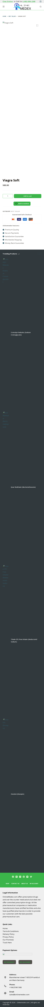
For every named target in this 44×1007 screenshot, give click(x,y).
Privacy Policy (8, 937)
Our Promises (8, 940)
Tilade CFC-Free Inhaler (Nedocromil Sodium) (24, 640)
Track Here (7, 942)
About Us (24, 883)
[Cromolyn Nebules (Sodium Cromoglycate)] (6, 333)
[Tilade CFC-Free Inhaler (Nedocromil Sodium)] (6, 640)
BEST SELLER (15, 211)
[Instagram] (20, 877)
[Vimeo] (31, 877)
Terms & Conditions (11, 931)
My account (34, 883)
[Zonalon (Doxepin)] (6, 794)
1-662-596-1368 (29, 1)
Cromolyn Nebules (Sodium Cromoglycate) (21, 333)
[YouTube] (27, 877)
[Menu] (4, 6)
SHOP (7, 883)
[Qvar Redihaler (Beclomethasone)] (6, 487)
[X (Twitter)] (17, 877)
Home (5, 928)
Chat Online (8, 1)
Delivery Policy (8, 934)
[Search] (40, 6)
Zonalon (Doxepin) (17, 794)
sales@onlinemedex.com (19, 994)
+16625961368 (15, 987)
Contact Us (15, 883)
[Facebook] (13, 877)
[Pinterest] (24, 877)
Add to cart (28, 196)
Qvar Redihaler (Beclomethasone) (23, 487)
